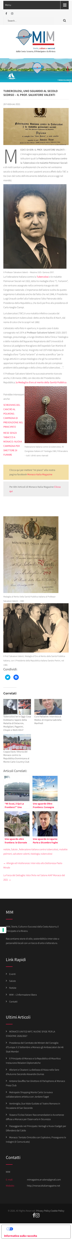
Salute (14, 849)
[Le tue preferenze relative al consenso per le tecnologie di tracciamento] (3, 930)
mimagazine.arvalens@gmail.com (44, 1179)
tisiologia (35, 853)
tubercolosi (46, 853)
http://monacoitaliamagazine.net (43, 1185)
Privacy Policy (43, 1210)
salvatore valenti (21, 853)
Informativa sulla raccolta (20, 1235)
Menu (8, 5)
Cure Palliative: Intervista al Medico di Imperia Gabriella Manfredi (47, 720)
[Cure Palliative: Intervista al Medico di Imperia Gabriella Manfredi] (48, 707)
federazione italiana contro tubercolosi (38, 849)
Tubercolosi (42, 276)
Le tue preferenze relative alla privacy (39, 1229)
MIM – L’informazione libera (23, 994)
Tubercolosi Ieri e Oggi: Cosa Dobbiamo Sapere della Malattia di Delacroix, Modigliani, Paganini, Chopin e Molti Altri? (17, 723)
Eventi (12, 974)
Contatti (13, 1001)
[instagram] (12, 13)
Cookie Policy (57, 1210)
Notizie (12, 987)
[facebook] (6, 13)
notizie (6, 849)
